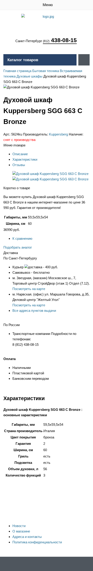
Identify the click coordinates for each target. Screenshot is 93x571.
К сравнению (22, 238)
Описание (20, 154)
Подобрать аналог (17, 247)
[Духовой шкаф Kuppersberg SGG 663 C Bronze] (50, 174)
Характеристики (24, 159)
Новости (19, 526)
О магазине (21, 531)
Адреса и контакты (27, 537)
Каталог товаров (22, 60)
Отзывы (18, 165)
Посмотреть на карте (28, 289)
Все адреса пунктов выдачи (34, 310)
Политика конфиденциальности (37, 542)
